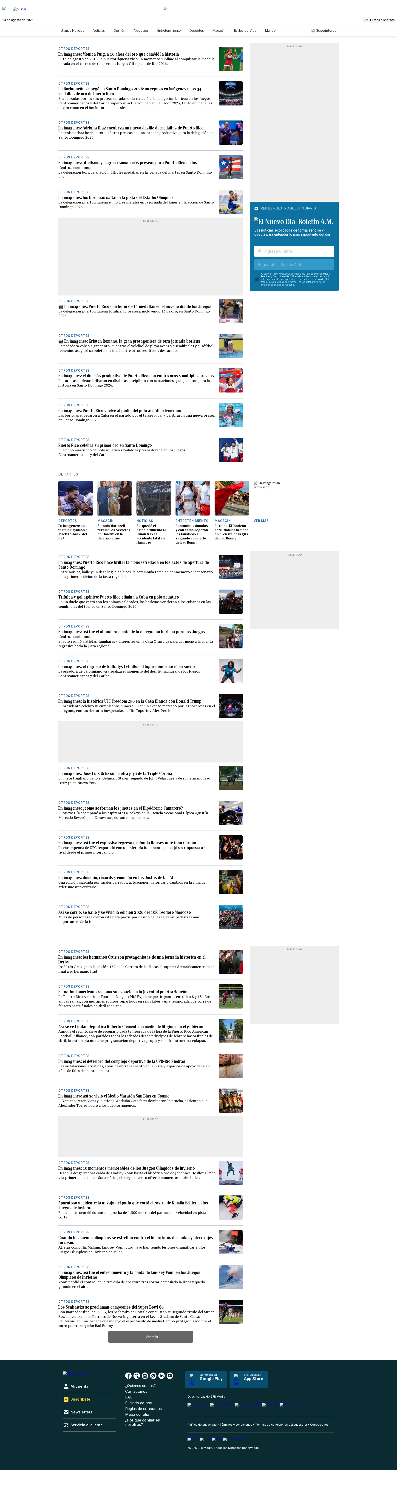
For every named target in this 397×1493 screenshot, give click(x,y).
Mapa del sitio (137, 1414)
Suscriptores (326, 30)
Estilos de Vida (245, 30)
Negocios (141, 30)
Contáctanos (136, 1391)
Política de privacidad (202, 1424)
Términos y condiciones (236, 1424)
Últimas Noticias (72, 30)
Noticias (99, 30)
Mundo (270, 30)
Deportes (197, 30)
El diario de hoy (138, 1403)
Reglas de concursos (143, 1409)
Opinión (119, 30)
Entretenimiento (169, 30)
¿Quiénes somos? (140, 1386)
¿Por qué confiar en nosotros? (142, 1422)
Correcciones (319, 1424)
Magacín (219, 30)
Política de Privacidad (317, 273)
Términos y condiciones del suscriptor (281, 1424)
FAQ (129, 1397)
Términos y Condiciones (273, 276)
